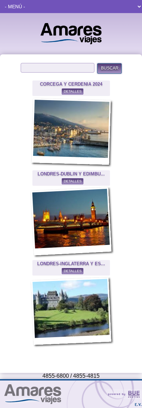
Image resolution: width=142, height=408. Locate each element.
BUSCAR (110, 68)
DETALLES (73, 91)
